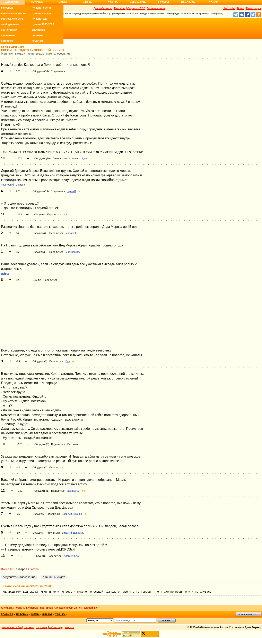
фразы (47, 614)
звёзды (5, 273)
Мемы (63, 2)
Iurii (65, 214)
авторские (7, 40)
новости (69, 627)
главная (7, 614)
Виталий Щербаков (73, 532)
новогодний (8, 184)
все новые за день (12, 18)
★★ (83, 490)
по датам (37, 40)
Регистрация (253, 8)
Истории (37, 2)
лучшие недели (41, 7)
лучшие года (39, 18)
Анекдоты (12, 2)
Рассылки (119, 8)
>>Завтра (32, 569)
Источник (74, 158)
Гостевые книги (156, 8)
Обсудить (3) (41, 444)
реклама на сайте (11, 627)
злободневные (10, 24)
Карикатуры (138, 2)
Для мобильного (103, 8)
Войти (240, 8)
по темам (37, 35)
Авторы (163, 2)
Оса (68, 361)
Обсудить (39, 214)
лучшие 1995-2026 (43, 24)
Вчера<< (6, 569)
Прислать (188, 2)
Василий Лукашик (72, 514)
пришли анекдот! (248, 614)
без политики (9, 29)
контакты (29, 627)
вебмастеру (56, 627)
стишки (60, 614)
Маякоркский (73, 252)
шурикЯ (71, 191)
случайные (38, 29)
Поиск (213, 2)
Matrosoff (71, 233)
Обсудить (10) (42, 158)
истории (22, 614)
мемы (35, 614)
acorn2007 (73, 490)
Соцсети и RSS (136, 8)
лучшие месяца (41, 13)
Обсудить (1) (40, 252)
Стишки (113, 2)
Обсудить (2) (40, 233)
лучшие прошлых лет (14, 13)
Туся (84, 158)
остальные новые (27, 607)
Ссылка (37, 280)
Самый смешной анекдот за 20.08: (28, 586)
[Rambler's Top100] (112, 634)
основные (7, 7)
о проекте (41, 627)
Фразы (88, 2)
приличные (8, 35)
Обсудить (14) (41, 71)
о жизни (20, 184)
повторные (46, 607)
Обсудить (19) (41, 191)
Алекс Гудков (71, 556)
